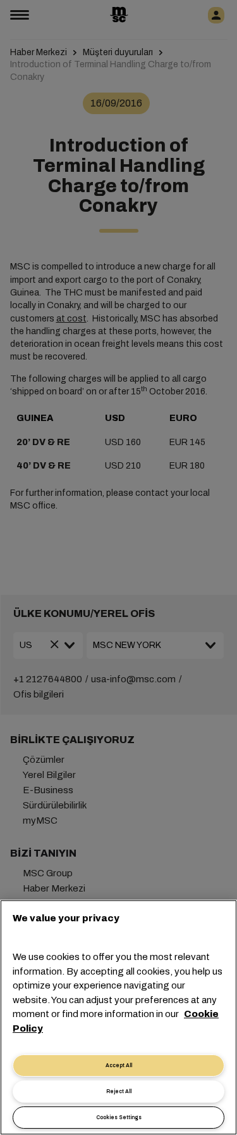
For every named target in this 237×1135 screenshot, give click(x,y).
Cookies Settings (119, 1117)
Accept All (119, 1065)
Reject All (118, 1091)
